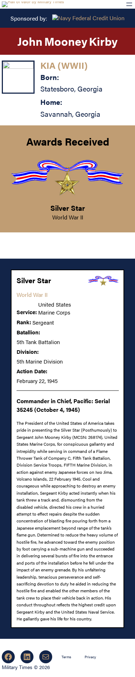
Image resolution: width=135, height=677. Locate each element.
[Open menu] (129, 4)
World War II (67, 217)
